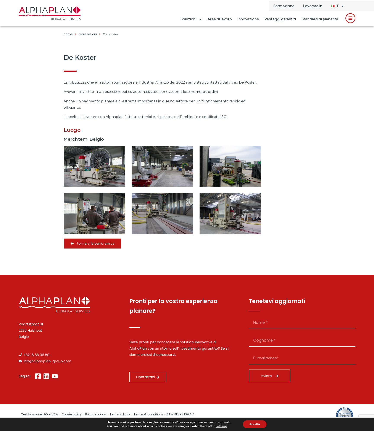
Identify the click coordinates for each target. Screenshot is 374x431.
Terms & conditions (148, 414)
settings (221, 426)
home (68, 34)
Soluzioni (188, 19)
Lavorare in (312, 6)
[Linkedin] (46, 376)
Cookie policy (71, 414)
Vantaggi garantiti (280, 19)
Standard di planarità (319, 19)
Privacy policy (95, 414)
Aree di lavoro (220, 19)
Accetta (254, 424)
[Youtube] (55, 376)
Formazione (283, 6)
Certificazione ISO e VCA (39, 414)
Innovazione (248, 19)
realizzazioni (88, 34)
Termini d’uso (120, 414)
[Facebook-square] (38, 376)
